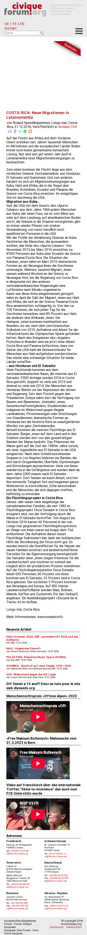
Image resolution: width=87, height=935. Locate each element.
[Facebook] (15, 130)
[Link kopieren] (30, 131)
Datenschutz (74, 927)
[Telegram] (20, 130)
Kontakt (11, 28)
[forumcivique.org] (43, 20)
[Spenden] (66, 49)
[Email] (9, 130)
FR (14, 24)
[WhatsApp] (25, 130)
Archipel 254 (67, 127)
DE (7, 24)
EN (22, 24)
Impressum (57, 927)
